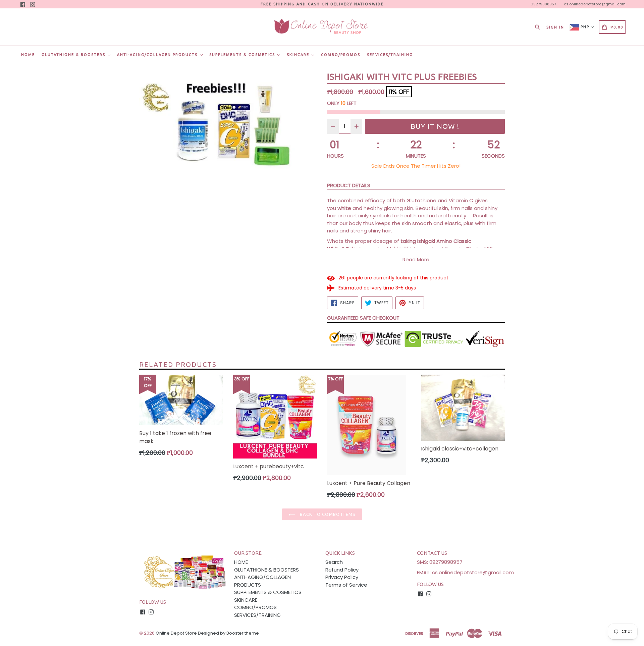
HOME (28, 55)
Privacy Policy (341, 577)
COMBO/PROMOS (340, 55)
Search (334, 562)
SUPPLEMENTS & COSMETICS (243, 55)
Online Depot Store (176, 633)
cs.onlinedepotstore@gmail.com (595, 4)
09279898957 (543, 4)
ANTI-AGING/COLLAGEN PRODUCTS (158, 55)
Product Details (348, 185)
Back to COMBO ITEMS (327, 514)
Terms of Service (346, 584)
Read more (415, 259)
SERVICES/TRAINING (390, 55)
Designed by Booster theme (228, 633)
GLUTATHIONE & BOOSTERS (74, 55)
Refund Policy (342, 569)
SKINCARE (299, 55)
